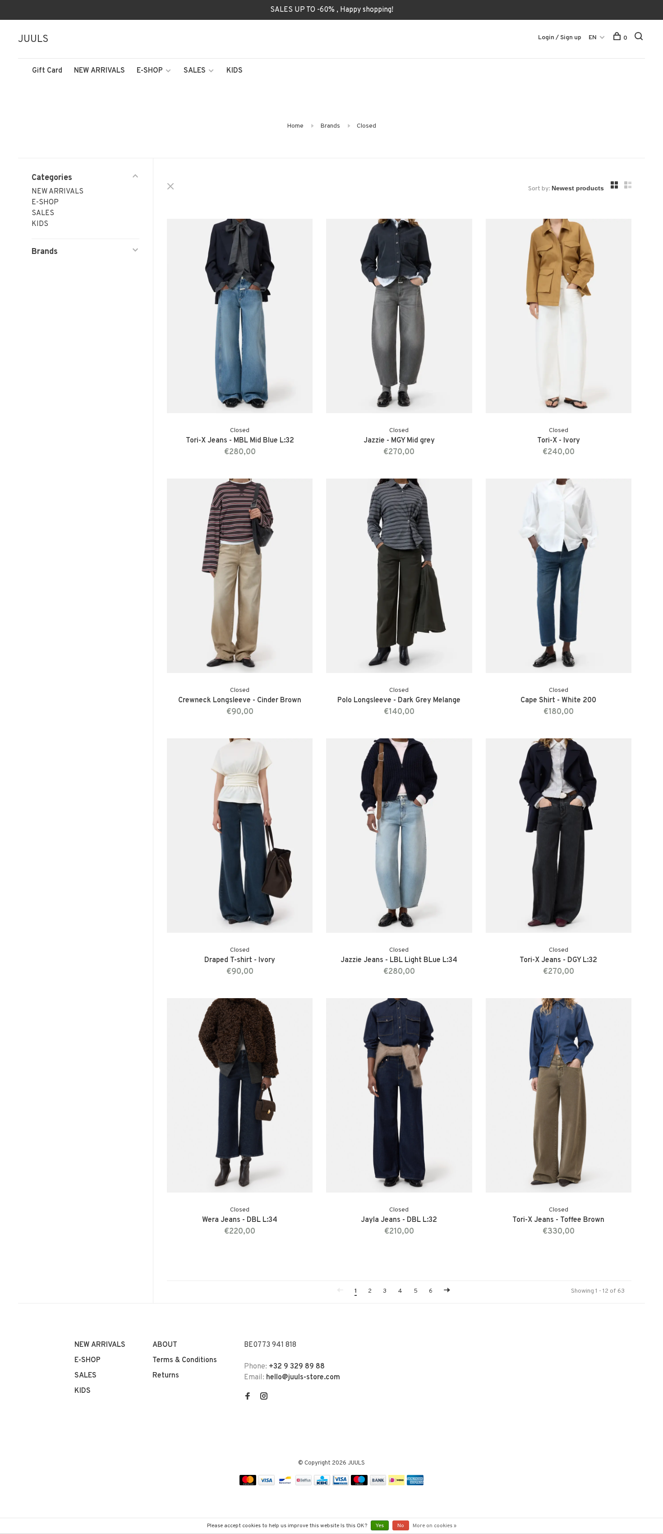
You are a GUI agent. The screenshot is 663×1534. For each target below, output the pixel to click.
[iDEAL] (396, 1483)
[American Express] (415, 1483)
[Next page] (447, 1291)
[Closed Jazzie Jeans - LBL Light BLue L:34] (399, 837)
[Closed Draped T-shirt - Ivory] (240, 837)
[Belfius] (303, 1483)
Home (295, 126)
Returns (165, 1375)
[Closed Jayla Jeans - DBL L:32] (399, 1097)
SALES (195, 70)
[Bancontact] (285, 1483)
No (400, 1525)
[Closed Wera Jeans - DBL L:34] (240, 1097)
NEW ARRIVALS (99, 70)
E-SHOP (150, 70)
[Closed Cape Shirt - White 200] (558, 578)
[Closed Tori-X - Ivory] (558, 318)
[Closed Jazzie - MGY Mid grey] (399, 318)
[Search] (640, 38)
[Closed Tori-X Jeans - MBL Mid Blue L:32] (240, 318)
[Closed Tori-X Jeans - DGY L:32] (558, 837)
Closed (366, 126)
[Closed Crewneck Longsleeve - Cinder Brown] (240, 578)
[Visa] (266, 1483)
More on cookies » (434, 1525)
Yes (380, 1525)
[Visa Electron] (340, 1483)
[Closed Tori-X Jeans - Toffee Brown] (558, 1097)
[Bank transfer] (378, 1483)
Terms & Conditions (184, 1360)
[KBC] (322, 1483)
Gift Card (47, 70)
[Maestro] (359, 1483)
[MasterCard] (247, 1483)
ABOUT (164, 1345)
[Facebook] (247, 1397)
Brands (330, 126)
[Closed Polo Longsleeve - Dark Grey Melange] (399, 578)
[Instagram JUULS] (263, 1397)
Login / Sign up (559, 37)
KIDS (234, 70)
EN (593, 37)
